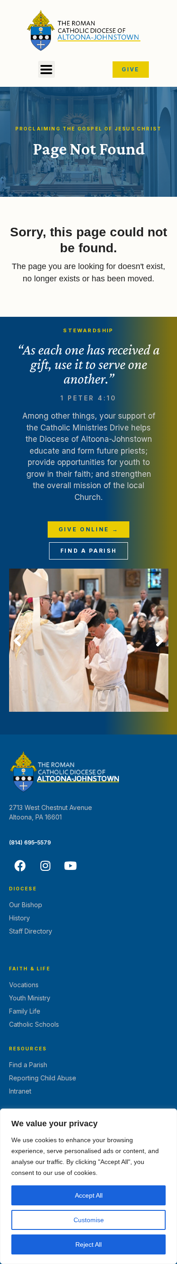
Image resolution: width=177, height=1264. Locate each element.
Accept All (89, 1195)
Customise (89, 1220)
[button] (46, 69)
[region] (88, 1186)
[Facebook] (20, 865)
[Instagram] (45, 865)
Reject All (88, 1244)
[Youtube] (70, 865)
